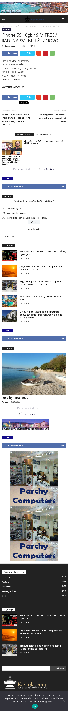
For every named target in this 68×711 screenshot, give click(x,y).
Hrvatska (6, 577)
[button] (63, 18)
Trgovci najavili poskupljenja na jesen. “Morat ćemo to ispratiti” (41, 283)
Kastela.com (10, 46)
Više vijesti (48, 169)
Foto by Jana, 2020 (15, 398)
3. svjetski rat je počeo (14, 208)
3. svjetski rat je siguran (15, 213)
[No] (64, 701)
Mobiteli (6, 29)
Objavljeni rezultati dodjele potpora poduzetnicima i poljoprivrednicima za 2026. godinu (41, 314)
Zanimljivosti (7, 586)
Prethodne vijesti (22, 169)
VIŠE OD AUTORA (43, 135)
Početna (4, 26)
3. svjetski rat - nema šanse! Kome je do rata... (26, 218)
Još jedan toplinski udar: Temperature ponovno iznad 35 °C (41, 268)
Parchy (5, 402)
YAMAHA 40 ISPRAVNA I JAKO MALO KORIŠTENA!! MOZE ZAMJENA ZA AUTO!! (16, 119)
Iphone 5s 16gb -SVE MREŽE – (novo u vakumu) (32, 143)
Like (62, 186)
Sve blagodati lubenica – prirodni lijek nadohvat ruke (51, 118)
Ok (34, 706)
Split (4, 596)
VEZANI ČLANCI (24, 135)
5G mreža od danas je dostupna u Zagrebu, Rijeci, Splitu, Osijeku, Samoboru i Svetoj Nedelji (11, 160)
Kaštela (5, 582)
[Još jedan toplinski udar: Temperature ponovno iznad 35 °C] (9, 271)
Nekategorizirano (9, 591)
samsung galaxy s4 (54, 141)
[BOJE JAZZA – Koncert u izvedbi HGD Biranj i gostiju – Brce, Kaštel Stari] (9, 256)
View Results (34, 229)
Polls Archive (8, 236)
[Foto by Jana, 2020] (34, 374)
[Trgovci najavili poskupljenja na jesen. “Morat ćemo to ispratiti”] (9, 286)
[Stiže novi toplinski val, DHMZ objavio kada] (9, 301)
